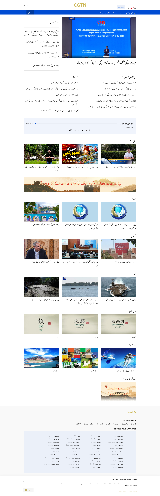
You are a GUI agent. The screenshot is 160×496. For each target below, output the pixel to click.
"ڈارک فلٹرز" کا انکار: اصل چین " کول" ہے (67, 94)
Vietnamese (51, 464)
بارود (96, 337)
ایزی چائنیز (132, 311)
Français (116, 424)
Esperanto (116, 464)
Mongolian (74, 442)
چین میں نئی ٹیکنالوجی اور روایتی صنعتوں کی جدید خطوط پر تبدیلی (121, 167)
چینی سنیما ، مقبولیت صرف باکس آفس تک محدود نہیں (65, 82)
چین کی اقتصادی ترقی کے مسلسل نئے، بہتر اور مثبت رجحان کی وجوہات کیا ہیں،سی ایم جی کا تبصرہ (112, 106)
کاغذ (58, 337)
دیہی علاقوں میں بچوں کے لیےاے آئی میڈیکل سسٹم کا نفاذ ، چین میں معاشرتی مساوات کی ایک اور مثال (52, 88)
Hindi (98, 452)
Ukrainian (52, 458)
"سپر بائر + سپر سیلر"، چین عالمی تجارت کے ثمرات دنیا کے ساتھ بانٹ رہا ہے (117, 94)
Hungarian (95, 455)
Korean (96, 467)
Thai (56, 452)
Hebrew (96, 449)
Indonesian (92, 458)
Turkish (54, 455)
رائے (76, 77)
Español (125, 424)
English (133, 424)
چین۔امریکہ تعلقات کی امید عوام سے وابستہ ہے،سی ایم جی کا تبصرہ (119, 88)
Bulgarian (116, 449)
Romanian (74, 464)
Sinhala (54, 439)
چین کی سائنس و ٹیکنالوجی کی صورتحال (126, 370)
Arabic (118, 439)
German (96, 439)
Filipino (118, 467)
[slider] (35, 123)
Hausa (97, 445)
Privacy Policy (133, 491)
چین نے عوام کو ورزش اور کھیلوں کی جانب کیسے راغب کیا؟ (82, 167)
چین (134, 198)
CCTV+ (78, 424)
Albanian (118, 436)
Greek (96, 442)
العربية (108, 424)
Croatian (117, 455)
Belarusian (115, 442)
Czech (118, 458)
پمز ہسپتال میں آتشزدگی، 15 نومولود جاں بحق (125, 262)
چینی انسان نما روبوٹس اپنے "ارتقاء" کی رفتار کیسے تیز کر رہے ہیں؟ (119, 82)
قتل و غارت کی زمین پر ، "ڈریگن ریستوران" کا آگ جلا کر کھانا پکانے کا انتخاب (59, 110)
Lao (77, 436)
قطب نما (134, 337)
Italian (96, 461)
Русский (100, 424)
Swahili (53, 445)
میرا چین (133, 344)
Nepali (76, 449)
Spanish (53, 442)
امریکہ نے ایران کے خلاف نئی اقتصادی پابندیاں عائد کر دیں (44, 262)
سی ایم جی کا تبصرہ (130, 77)
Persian (75, 452)
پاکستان (133, 236)
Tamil (55, 449)
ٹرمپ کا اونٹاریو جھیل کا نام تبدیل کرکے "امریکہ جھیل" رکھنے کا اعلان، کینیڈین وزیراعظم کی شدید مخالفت (82, 301)
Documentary (89, 424)
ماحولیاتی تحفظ (56, 370)
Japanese (95, 464)
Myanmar (72, 445)
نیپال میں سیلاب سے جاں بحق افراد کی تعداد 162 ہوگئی (45, 299)
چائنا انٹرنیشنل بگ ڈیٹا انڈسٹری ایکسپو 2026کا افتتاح (46, 224)
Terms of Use (122, 491)
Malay (73, 439)
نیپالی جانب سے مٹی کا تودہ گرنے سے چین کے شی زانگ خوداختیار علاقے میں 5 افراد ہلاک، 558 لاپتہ (119, 226)
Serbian (54, 436)
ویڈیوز (133, 141)
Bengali (118, 445)
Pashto (76, 461)
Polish (76, 455)
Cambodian (117, 452)
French (96, 436)
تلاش (29, 12)
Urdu (55, 461)
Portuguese (73, 458)
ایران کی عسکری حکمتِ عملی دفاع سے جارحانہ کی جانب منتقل (121, 299)
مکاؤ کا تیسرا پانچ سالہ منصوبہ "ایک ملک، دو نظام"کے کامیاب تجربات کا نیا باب (116, 100)
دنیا (135, 273)
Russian (74, 467)
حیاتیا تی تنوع (94, 370)
